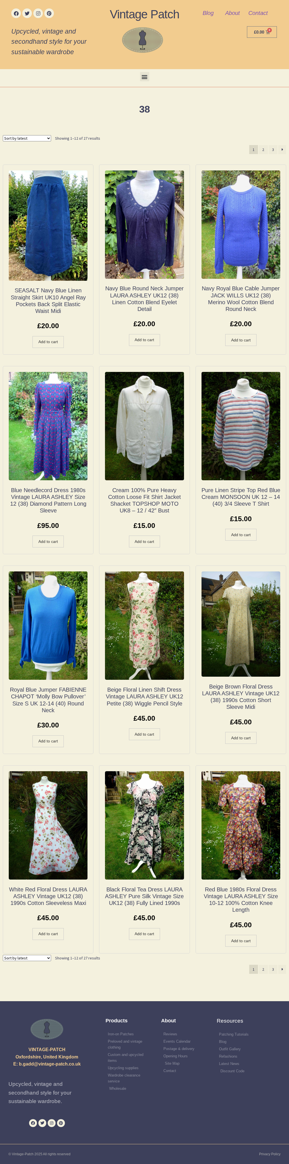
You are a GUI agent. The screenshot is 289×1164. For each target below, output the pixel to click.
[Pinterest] (49, 13)
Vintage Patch (144, 14)
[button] (144, 76)
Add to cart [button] (48, 341)
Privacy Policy (270, 1154)
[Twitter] (27, 13)
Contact (258, 13)
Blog (208, 13)
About (232, 13)
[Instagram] (38, 13)
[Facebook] (16, 13)
